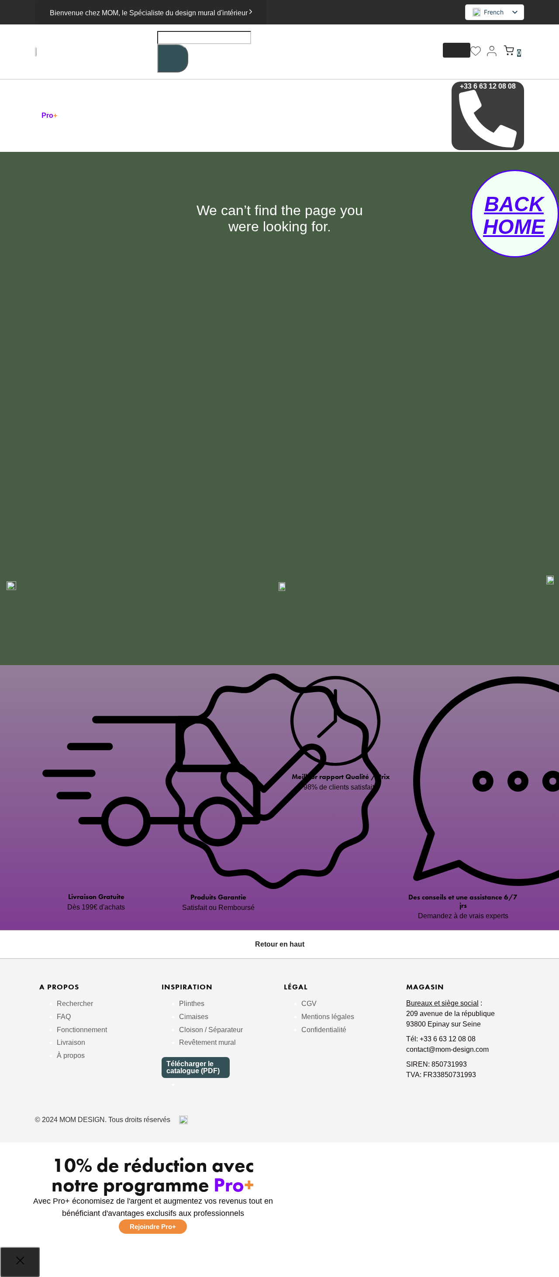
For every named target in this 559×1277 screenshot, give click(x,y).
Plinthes (191, 1003)
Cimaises (193, 1016)
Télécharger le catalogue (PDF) (193, 1067)
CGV (309, 1003)
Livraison (71, 1042)
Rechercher (75, 1003)
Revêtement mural (207, 1042)
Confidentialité (323, 1029)
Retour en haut (279, 944)
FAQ (64, 1016)
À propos (71, 1055)
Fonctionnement (82, 1029)
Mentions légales (327, 1016)
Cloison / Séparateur (211, 1029)
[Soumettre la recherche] (172, 58)
